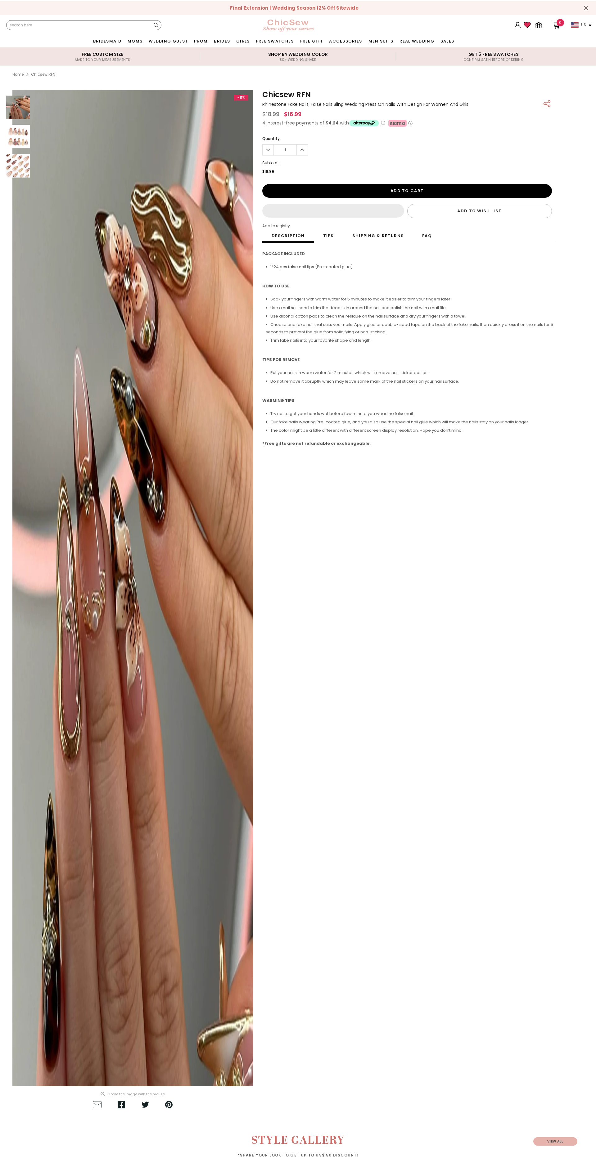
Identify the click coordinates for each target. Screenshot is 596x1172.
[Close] (586, 8)
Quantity (271, 138)
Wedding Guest (168, 41)
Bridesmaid (107, 41)
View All (555, 1141)
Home (18, 74)
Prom (201, 41)
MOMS (135, 41)
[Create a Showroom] (538, 25)
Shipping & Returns (378, 236)
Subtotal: (270, 162)
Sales (447, 41)
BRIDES (222, 41)
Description (288, 236)
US (583, 24)
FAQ (427, 236)
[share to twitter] (145, 1105)
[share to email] (97, 1105)
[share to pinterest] (169, 1105)
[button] (333, 211)
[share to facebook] (121, 1105)
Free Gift (311, 41)
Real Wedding (417, 41)
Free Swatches (275, 41)
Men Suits (381, 41)
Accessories (345, 41)
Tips (328, 236)
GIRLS (243, 41)
